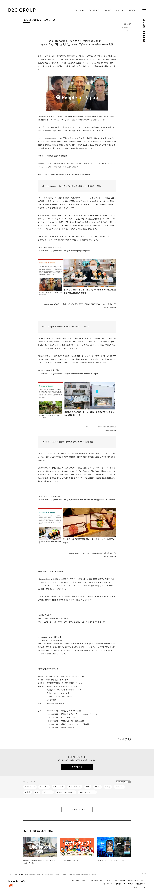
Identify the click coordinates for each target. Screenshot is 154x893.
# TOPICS (44, 787)
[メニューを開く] (144, 10)
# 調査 (107, 787)
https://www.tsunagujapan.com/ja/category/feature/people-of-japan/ (64, 251)
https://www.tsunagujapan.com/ (50, 640)
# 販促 (27, 792)
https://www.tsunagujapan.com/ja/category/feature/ (71, 174)
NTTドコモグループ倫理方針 (133, 884)
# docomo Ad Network (65, 792)
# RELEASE (30, 787)
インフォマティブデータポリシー (98, 880)
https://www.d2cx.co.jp (55, 703)
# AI (36, 792)
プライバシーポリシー (77, 880)
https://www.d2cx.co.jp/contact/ (57, 618)
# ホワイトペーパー (87, 792)
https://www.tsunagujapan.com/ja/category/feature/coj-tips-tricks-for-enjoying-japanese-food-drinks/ (77, 500)
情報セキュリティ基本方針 (113, 884)
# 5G (88, 787)
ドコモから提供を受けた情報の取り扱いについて (129, 880)
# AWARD (119, 787)
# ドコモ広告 (58, 787)
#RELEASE (126, 27)
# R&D (97, 787)
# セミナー (48, 792)
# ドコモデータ (75, 787)
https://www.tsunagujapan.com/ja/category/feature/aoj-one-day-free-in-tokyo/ (68, 374)
